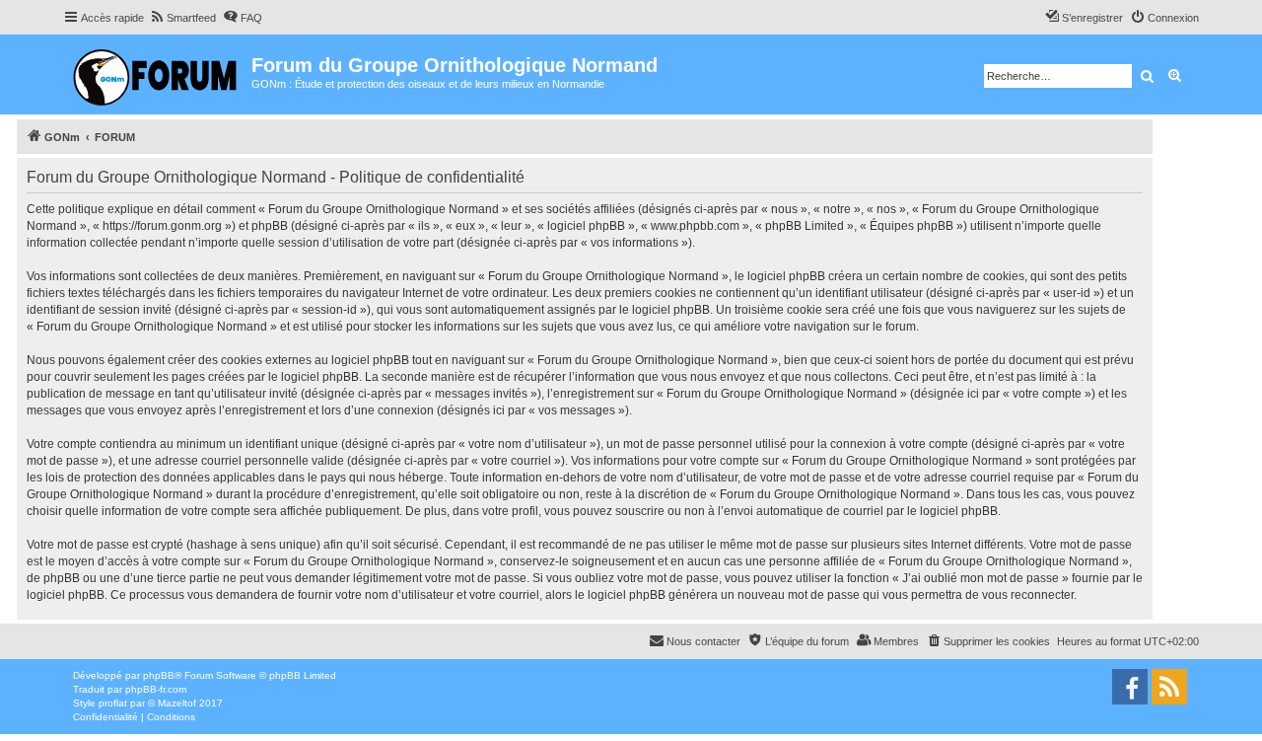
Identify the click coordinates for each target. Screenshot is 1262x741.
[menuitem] (182, 18)
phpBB (159, 675)
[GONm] (157, 74)
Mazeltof (177, 703)
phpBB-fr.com (155, 689)
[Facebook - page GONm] (1130, 686)
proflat (113, 703)
